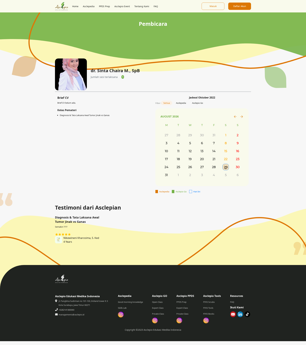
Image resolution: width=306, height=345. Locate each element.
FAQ (156, 6)
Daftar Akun (239, 6)
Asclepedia (89, 6)
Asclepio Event (122, 6)
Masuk (213, 6)
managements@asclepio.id (71, 314)
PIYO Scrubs (209, 302)
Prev (235, 117)
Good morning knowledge (130, 302)
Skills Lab (122, 307)
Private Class (158, 313)
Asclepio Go (197, 103)
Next (242, 117)
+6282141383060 (66, 309)
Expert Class (158, 307)
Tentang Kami (141, 6)
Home (75, 6)
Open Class (157, 302)
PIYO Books (208, 313)
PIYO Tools (208, 307)
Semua (166, 103)
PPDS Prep (104, 6)
